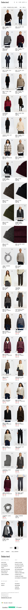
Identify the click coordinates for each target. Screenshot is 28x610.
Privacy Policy (18, 571)
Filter (4, 7)
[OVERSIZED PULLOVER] (7, 103)
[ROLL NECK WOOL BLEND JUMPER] (7, 390)
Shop (2, 551)
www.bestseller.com (6, 598)
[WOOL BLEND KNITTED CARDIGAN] (7, 147)
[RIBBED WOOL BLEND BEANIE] (20, 212)
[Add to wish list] (12, 10)
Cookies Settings (19, 576)
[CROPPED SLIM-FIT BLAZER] (20, 460)
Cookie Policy (18, 574)
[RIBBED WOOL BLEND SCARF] (7, 529)
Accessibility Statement (21, 578)
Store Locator (18, 562)
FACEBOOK (17, 584)
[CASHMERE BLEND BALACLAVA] (7, 460)
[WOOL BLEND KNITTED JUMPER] (7, 299)
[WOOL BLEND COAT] (20, 17)
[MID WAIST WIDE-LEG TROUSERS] (20, 483)
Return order (18, 567)
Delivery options (19, 564)
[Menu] (26, 2)
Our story (3, 562)
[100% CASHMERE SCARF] (7, 256)
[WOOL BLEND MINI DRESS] (20, 103)
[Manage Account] (17, 2)
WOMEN (7, 551)
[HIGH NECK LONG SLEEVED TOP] (20, 367)
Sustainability (4, 566)
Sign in (2, 585)
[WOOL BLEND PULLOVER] (20, 256)
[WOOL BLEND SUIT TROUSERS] (20, 437)
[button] (7, 17)
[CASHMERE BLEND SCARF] (7, 506)
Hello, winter (15, 551)
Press (2, 567)
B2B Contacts (4, 571)
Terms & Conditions (19, 573)
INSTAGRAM (17, 585)
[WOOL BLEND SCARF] (20, 234)
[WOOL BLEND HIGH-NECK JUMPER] (7, 17)
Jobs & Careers (5, 574)
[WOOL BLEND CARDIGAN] (7, 39)
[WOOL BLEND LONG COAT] (7, 81)
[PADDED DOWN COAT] (7, 125)
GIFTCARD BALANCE (19, 569)
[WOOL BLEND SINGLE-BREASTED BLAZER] (7, 413)
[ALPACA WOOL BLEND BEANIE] (7, 169)
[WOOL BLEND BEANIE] (20, 169)
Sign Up (3, 584)
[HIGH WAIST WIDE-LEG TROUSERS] (20, 299)
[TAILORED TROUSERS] (20, 278)
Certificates (4, 573)
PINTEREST (17, 589)
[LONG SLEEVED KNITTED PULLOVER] (7, 483)
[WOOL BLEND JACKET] (7, 367)
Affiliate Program (5, 569)
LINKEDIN (17, 587)
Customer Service (19, 566)
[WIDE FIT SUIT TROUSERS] (20, 529)
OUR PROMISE (4, 564)
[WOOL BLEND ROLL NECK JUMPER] (20, 81)
